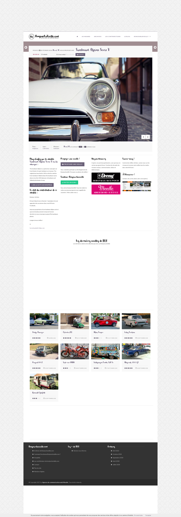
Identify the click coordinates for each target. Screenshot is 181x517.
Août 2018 (116, 461)
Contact (36, 464)
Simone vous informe (79, 451)
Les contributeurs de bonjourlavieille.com (46, 461)
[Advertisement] (90, 15)
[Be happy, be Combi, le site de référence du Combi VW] (136, 186)
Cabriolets (46, 148)
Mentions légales (39, 471)
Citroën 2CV (67, 333)
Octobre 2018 (117, 454)
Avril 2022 (116, 451)
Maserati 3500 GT (131, 363)
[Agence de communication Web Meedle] (106, 190)
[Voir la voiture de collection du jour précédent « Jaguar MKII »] (26, 47)
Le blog (127, 36)
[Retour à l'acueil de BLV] (77, 36)
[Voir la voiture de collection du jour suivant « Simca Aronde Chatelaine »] (155, 47)
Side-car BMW (69, 363)
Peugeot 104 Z (37, 363)
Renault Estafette (38, 393)
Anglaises (35, 148)
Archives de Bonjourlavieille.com (44, 451)
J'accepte (148, 515)
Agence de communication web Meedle (55, 482)
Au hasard (86, 36)
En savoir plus (138, 515)
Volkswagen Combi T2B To (103, 363)
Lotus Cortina (129, 333)
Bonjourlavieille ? (141, 36)
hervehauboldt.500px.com (37, 228)
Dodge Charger (38, 333)
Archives (97, 36)
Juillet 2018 (116, 464)
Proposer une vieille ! (73, 164)
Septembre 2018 (118, 458)
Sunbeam (56, 148)
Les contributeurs (112, 36)
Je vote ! (81, 54)
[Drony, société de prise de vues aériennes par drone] (106, 178)
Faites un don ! (70, 182)
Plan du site (37, 468)
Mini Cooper (98, 333)
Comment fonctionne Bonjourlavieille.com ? (47, 454)
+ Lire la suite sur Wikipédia (41, 185)
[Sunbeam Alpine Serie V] (90, 99)
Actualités (37, 458)
